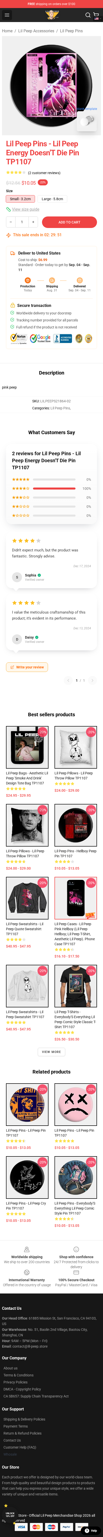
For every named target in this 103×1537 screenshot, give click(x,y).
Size (9, 191)
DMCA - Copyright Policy (22, 1389)
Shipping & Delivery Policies (24, 1419)
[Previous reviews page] (68, 680)
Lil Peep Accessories (36, 31)
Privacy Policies (16, 1382)
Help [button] (94, 1530)
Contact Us (12, 1440)
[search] (88, 15)
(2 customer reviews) (44, 173)
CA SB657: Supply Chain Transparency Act (36, 1396)
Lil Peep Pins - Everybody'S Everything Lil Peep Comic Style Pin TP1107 (74, 1208)
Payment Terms (16, 1426)
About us (11, 1368)
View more (51, 1052)
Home (7, 31)
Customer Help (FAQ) (20, 1447)
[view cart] (96, 15)
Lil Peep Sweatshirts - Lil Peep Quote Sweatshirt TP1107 (24, 929)
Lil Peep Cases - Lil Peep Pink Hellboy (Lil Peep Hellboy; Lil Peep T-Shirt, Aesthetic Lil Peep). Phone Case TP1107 (74, 934)
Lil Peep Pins (71, 31)
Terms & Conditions (19, 1375)
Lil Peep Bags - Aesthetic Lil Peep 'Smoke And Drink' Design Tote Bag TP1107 (27, 778)
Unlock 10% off (10, 1514)
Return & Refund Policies (23, 1433)
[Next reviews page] (92, 680)
